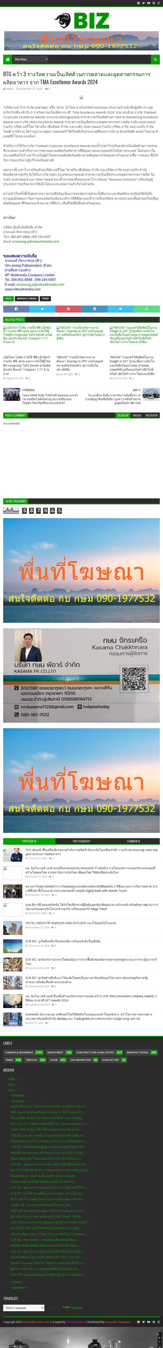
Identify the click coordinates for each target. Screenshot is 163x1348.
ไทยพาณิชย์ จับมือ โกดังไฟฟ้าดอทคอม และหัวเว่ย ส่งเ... (46, 1129)
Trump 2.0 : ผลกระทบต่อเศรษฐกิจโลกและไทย (40, 1205)
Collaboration (80, 1060)
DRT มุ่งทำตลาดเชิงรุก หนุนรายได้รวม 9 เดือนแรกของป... (48, 1211)
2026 (11, 1079)
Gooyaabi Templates (117, 1322)
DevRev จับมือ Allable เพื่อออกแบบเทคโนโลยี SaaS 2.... (46, 1245)
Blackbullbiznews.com (35, 1322)
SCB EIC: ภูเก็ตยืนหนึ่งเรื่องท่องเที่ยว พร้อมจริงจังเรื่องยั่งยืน (63, 941)
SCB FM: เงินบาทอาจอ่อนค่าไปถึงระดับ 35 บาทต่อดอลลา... (49, 1274)
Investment (55, 1052)
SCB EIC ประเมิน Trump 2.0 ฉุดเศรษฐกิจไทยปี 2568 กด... (48, 1135)
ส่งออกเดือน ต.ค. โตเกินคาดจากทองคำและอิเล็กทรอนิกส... (48, 1106)
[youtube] (148, 3)
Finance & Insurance (19, 1052)
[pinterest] (154, 3)
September (18, 1287)
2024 (11, 1090)
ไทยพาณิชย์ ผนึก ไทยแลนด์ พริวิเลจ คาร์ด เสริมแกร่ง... (46, 1158)
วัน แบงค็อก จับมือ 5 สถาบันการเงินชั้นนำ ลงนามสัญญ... (47, 1118)
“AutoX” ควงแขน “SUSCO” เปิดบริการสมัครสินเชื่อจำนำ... (48, 1263)
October (17, 1282)
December (18, 1095)
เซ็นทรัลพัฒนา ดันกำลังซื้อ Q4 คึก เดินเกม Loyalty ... (45, 1176)
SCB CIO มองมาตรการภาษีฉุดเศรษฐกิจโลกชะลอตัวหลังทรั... (50, 1222)
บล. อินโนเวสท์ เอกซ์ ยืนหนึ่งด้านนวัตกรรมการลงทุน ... (46, 1228)
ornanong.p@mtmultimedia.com (35, 241)
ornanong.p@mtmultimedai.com (40, 284)
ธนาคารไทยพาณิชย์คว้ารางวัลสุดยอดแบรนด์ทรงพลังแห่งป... (50, 1170)
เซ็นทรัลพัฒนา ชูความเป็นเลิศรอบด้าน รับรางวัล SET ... (47, 1257)
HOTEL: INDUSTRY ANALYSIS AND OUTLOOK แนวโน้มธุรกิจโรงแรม (70, 923)
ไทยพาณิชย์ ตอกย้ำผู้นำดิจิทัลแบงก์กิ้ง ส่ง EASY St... (44, 1181)
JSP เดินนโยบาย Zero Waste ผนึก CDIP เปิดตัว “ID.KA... (47, 1216)
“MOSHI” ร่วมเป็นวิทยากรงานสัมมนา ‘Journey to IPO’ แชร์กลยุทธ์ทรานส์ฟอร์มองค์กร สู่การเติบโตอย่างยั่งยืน (79, 363)
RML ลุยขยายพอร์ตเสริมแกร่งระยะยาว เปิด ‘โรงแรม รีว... (48, 1112)
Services (31, 1060)
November (18, 1101)
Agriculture (110, 1060)
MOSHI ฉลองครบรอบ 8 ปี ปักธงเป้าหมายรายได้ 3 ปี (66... (48, 1153)
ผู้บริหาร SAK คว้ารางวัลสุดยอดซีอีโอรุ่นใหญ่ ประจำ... (45, 1269)
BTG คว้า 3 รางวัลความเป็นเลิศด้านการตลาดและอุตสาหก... (50, 1123)
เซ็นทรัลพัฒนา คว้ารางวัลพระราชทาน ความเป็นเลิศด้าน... (49, 1141)
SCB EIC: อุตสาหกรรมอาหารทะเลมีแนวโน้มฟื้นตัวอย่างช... (49, 1164)
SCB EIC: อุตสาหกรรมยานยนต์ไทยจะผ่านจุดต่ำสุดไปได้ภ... (49, 1187)
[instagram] (158, 3)
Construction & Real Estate (95, 1052)
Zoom (54, 1060)
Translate (77, 1308)
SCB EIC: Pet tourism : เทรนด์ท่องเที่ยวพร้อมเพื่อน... (44, 1239)
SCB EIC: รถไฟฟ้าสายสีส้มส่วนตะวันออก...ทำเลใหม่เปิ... (47, 1193)
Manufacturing (27, 298)
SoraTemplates (75, 1322)
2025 (11, 1084)
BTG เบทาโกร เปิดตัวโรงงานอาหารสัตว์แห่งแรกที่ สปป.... (48, 1199)
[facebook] (138, 3)
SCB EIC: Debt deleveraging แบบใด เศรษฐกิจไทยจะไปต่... (48, 1147)
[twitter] (143, 3)
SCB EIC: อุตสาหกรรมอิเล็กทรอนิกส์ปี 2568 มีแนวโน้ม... (47, 1251)
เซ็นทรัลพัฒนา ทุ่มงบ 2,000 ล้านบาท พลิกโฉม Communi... (48, 1234)
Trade (45, 298)
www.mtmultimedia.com (23, 289)
